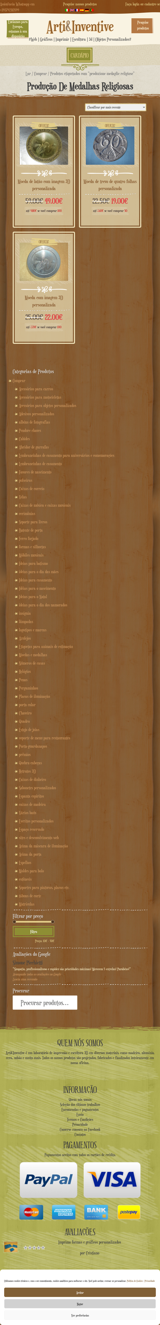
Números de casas (32, 663)
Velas (23, 496)
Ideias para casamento (35, 580)
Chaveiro (25, 712)
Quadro (24, 721)
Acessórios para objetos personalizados (47, 405)
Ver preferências (80, 1315)
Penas (23, 679)
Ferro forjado (28, 538)
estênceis (25, 879)
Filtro (33, 931)
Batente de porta (31, 530)
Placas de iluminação (34, 696)
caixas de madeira (32, 804)
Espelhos (25, 862)
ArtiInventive (80, 26)
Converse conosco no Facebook (80, 1129)
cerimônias (27, 513)
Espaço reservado (31, 829)
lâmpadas (26, 621)
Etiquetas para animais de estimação (46, 646)
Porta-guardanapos (33, 746)
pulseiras (25, 480)
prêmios (25, 754)
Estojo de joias (29, 729)
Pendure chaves (30, 430)
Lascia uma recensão (25, 979)
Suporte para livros (33, 521)
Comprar (40, 73)
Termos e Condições (80, 1119)
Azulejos (25, 638)
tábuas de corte (30, 895)
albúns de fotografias (34, 422)
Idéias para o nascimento (37, 588)
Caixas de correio (31, 488)
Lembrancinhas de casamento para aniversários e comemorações (66, 455)
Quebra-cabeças (30, 762)
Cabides (24, 438)
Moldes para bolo (31, 870)
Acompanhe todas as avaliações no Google (37, 974)
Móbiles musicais (31, 555)
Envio (80, 1114)
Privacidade (150, 1280)
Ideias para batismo (33, 563)
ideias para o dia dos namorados (43, 604)
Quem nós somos (80, 1099)
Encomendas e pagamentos (80, 1109)
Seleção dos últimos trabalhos (80, 1104)
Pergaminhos (28, 688)
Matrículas (26, 904)
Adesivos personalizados (36, 413)
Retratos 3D (27, 771)
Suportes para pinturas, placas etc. (44, 887)
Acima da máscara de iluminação (43, 845)
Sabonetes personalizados (37, 787)
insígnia (25, 613)
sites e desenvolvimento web (39, 837)
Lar (28, 73)
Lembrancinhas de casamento (40, 463)
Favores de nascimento (35, 472)
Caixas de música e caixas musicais (45, 505)
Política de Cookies (135, 1280)
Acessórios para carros (36, 388)
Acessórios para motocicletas (40, 397)
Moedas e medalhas (33, 654)
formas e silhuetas (32, 546)
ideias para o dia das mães (39, 571)
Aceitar (80, 1292)
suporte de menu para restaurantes (44, 737)
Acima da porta (30, 854)
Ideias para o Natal (33, 596)
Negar (80, 1304)
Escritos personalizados (36, 821)
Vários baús (27, 812)
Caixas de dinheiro (32, 779)
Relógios (25, 671)
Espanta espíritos (31, 796)
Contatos (80, 1134)
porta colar (27, 704)
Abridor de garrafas (34, 447)
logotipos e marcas (32, 629)
